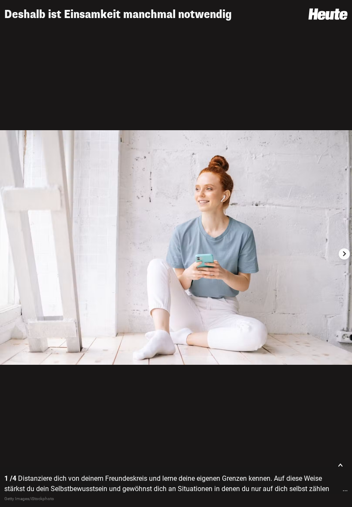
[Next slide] (344, 254)
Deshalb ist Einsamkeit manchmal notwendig (118, 14)
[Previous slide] (7, 254)
